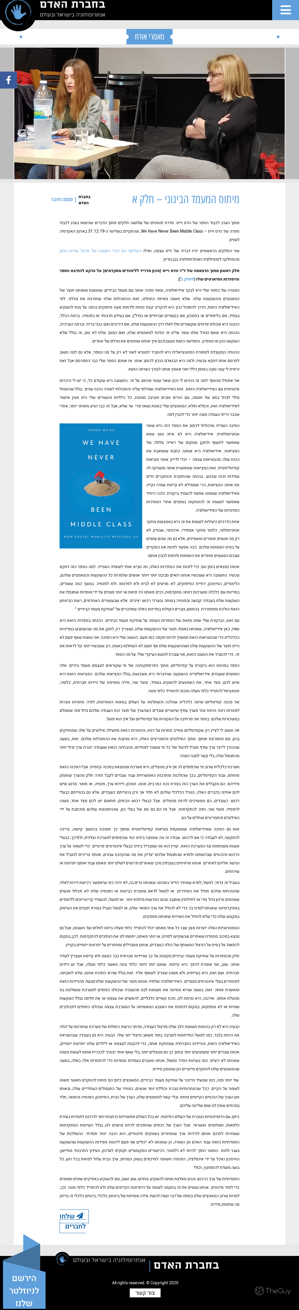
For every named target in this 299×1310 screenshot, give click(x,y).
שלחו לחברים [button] (73, 1221)
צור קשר (145, 1293)
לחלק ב (187, 279)
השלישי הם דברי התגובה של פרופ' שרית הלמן (101, 251)
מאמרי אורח (149, 36)
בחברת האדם (85, 200)
